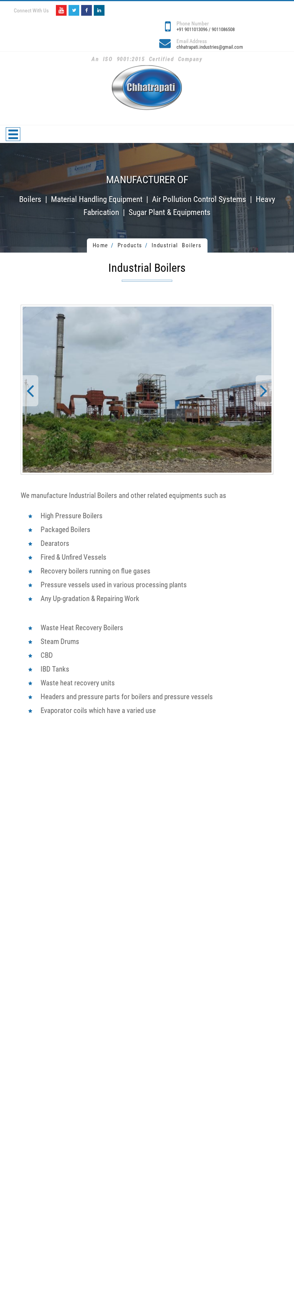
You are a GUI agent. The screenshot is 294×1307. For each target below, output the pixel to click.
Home (100, 245)
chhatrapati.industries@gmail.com (209, 47)
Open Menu (13, 134)
